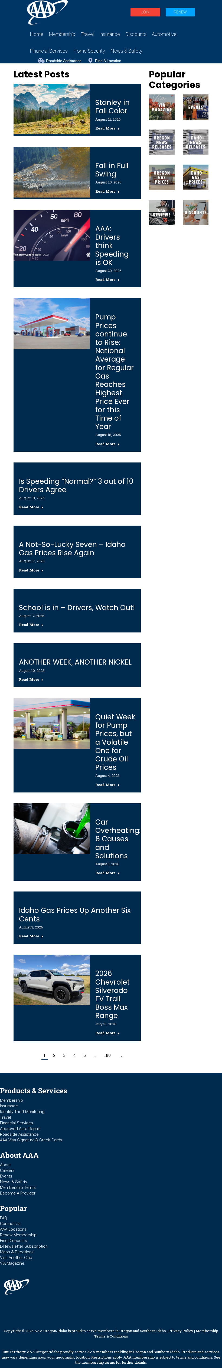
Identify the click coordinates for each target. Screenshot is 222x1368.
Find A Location (108, 61)
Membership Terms (18, 1187)
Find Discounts (13, 1240)
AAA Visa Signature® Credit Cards (31, 1140)
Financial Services (16, 1123)
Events (6, 1176)
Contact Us (10, 1223)
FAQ (3, 1218)
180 (107, 1055)
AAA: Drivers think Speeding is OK (112, 245)
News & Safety (13, 1181)
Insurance (9, 1106)
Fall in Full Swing (111, 170)
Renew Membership (18, 1235)
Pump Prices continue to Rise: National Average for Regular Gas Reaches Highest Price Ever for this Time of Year (114, 371)
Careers (7, 1170)
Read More (105, 128)
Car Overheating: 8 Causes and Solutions (118, 839)
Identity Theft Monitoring (22, 1111)
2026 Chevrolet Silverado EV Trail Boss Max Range (112, 994)
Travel (5, 1117)
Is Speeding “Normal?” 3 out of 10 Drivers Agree (76, 486)
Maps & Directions (17, 1252)
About (5, 1164)
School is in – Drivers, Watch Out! (77, 607)
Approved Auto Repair (20, 1128)
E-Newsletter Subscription (24, 1246)
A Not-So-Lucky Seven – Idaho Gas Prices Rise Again (72, 549)
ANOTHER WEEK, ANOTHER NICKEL (75, 662)
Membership (11, 1100)
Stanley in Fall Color (112, 107)
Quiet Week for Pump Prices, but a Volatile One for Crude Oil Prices (115, 742)
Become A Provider (17, 1193)
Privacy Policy (180, 1330)
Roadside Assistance (63, 61)
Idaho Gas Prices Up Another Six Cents (74, 915)
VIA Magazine (12, 1263)
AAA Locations (13, 1229)
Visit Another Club (16, 1257)
